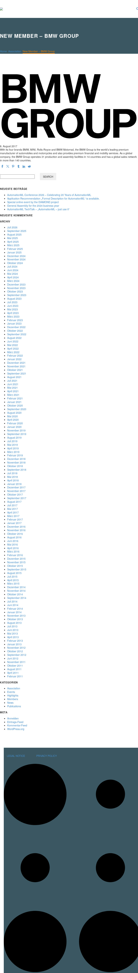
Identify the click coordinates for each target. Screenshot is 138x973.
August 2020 (14, 412)
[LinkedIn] (23, 166)
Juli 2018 (12, 473)
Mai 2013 (12, 633)
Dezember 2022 (16, 327)
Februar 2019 (15, 455)
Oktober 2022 (15, 330)
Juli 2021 (12, 380)
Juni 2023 (12, 305)
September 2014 (16, 598)
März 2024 (13, 281)
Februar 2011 (15, 676)
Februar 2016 (15, 555)
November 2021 (16, 366)
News (10, 702)
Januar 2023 (14, 323)
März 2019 (13, 452)
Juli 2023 (12, 302)
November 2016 (16, 530)
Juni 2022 (12, 341)
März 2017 (13, 516)
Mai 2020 (12, 416)
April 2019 (13, 448)
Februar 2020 (15, 423)
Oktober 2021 (15, 370)
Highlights (12, 695)
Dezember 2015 (16, 558)
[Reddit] (29, 166)
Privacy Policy (46, 756)
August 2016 (14, 537)
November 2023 (16, 288)
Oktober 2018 (15, 466)
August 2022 (14, 338)
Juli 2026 (12, 227)
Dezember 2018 (16, 459)
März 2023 (13, 316)
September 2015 (16, 569)
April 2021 (13, 391)
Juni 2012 (12, 658)
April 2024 (13, 277)
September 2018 (16, 469)
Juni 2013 (12, 630)
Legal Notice (16, 756)
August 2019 (14, 437)
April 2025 (13, 241)
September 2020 (16, 409)
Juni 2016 (12, 541)
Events (11, 692)
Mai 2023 (12, 309)
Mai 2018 (12, 477)
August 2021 (14, 377)
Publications (14, 706)
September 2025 (16, 231)
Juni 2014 (12, 605)
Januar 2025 (14, 252)
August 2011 (14, 669)
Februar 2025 (15, 249)
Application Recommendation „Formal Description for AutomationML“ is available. (53, 198)
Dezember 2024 (16, 256)
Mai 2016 (12, 544)
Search (48, 176)
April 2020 (13, 419)
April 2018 (13, 480)
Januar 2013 (14, 644)
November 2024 (16, 259)
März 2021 (13, 395)
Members (12, 699)
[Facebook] (2, 166)
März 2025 (13, 245)
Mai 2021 (12, 387)
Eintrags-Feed (15, 722)
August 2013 (14, 622)
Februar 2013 (15, 640)
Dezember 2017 (16, 487)
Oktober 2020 (15, 405)
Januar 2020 (14, 427)
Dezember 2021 (16, 362)
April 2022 (13, 348)
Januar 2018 (14, 484)
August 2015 (14, 573)
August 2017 (14, 501)
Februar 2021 (15, 398)
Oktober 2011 (15, 665)
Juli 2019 (12, 441)
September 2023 (16, 295)
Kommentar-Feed (17, 725)
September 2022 (16, 334)
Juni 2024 (12, 270)
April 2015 (13, 580)
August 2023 (14, 298)
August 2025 (14, 234)
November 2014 (16, 590)
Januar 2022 (14, 359)
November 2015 (16, 562)
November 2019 (16, 430)
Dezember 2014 (16, 587)
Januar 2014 (14, 612)
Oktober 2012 (15, 651)
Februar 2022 (15, 355)
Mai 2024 (12, 273)
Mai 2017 (12, 509)
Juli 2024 (12, 266)
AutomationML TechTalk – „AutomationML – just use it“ (38, 209)
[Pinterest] (13, 166)
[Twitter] (7, 166)
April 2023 (13, 313)
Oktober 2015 (15, 566)
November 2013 (16, 615)
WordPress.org (15, 729)
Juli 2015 (12, 576)
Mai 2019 (12, 444)
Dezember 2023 (16, 284)
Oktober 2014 (15, 594)
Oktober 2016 (15, 533)
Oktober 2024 (15, 263)
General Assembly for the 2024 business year (33, 205)
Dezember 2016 (16, 526)
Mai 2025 (12, 238)
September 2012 (16, 655)
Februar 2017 (15, 519)
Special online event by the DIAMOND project (33, 202)
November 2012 (16, 647)
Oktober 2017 (15, 494)
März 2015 (13, 583)
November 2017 (16, 491)
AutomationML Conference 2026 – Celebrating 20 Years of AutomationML (49, 195)
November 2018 (16, 462)
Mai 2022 (12, 345)
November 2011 (16, 662)
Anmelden (13, 718)
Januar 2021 (14, 402)
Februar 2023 (15, 320)
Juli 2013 (12, 626)
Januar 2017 (14, 523)
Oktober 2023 (15, 291)
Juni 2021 (12, 384)
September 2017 (16, 498)
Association (13, 688)
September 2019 (16, 434)
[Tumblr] (18, 166)
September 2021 (16, 373)
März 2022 (13, 352)
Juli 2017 (12, 505)
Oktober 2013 (15, 619)
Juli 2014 (12, 601)
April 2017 (13, 512)
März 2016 (13, 551)
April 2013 (13, 637)
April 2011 (13, 672)
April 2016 (13, 548)
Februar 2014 (15, 608)
